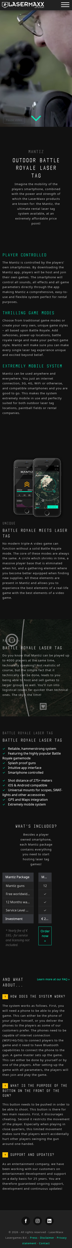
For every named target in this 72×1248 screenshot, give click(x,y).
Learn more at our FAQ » (53, 979)
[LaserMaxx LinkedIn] (49, 1221)
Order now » (45, 936)
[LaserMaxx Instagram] (37, 1221)
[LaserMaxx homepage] (23, 5)
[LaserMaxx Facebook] (25, 1221)
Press (33, 1237)
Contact (44, 1243)
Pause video (14, 120)
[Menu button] (65, 4)
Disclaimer (47, 1237)
